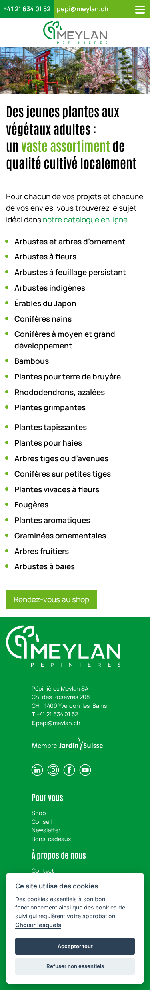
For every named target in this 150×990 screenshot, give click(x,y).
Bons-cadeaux (51, 839)
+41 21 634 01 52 (26, 8)
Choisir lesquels (38, 924)
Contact (43, 870)
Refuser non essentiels (75, 966)
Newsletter (46, 830)
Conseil (42, 821)
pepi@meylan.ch (82, 8)
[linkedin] (37, 770)
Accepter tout (75, 946)
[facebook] (69, 770)
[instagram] (53, 770)
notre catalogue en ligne (85, 219)
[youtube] (85, 770)
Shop (39, 813)
